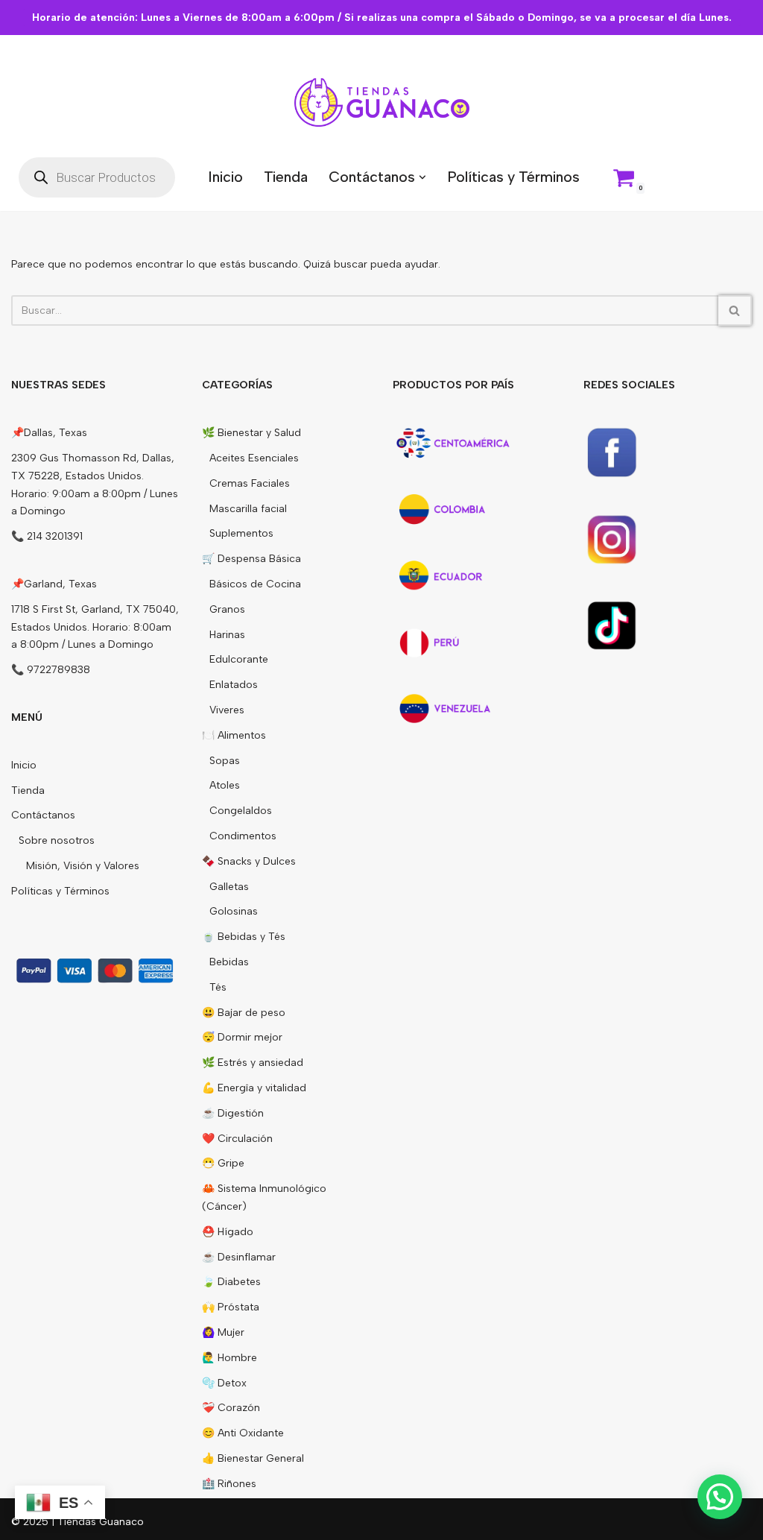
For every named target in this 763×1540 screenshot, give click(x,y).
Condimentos (242, 836)
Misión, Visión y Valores (82, 865)
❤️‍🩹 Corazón (231, 1407)
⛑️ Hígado (227, 1231)
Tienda (286, 177)
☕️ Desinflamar (239, 1257)
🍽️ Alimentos (234, 735)
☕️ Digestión (233, 1113)
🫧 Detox (224, 1383)
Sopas (224, 760)
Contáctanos (43, 815)
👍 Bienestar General (253, 1458)
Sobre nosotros (57, 840)
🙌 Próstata (230, 1307)
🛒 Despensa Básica (251, 558)
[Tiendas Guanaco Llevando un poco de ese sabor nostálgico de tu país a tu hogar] (381, 102)
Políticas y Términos (513, 177)
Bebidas (229, 962)
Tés (218, 987)
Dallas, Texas (55, 432)
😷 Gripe (223, 1163)
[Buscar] (735, 310)
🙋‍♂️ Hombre (229, 1357)
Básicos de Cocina (255, 584)
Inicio (225, 177)
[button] (422, 177)
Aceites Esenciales (254, 458)
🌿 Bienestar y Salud (251, 432)
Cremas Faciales (249, 483)
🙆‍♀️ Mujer (223, 1332)
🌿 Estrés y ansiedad (252, 1062)
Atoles (224, 785)
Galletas (229, 886)
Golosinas (233, 911)
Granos (227, 609)
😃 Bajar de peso (243, 1012)
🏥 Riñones (229, 1483)
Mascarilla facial (248, 508)
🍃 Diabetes (231, 1281)
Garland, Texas (60, 584)
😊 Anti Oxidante (243, 1433)
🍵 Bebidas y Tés (243, 936)
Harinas (227, 634)
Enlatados (233, 684)
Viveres (226, 710)
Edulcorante (238, 659)
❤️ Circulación (237, 1138)
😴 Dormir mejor (242, 1037)
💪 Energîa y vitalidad (254, 1088)
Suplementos (241, 533)
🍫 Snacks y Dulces (249, 861)
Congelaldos (240, 810)
